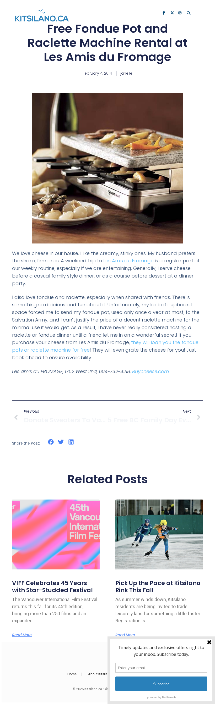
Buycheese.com (150, 371)
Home (72, 674)
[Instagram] (180, 13)
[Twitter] (172, 13)
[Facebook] (165, 13)
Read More (22, 635)
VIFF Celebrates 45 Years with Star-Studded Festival (52, 586)
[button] (51, 442)
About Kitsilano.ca (102, 674)
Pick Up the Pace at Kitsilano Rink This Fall (157, 586)
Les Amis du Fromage (128, 260)
